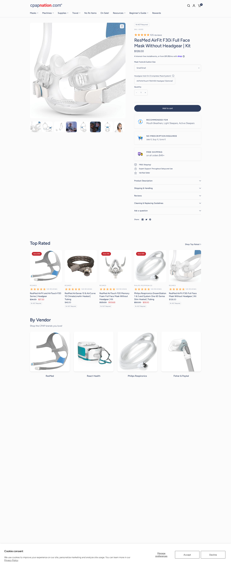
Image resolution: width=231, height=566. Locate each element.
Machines (47, 13)
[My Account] (194, 5)
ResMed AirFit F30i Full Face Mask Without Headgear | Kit (183, 294)
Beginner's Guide (137, 13)
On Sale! (105, 13)
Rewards (156, 13)
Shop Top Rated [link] (192, 244)
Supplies (62, 13)
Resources (118, 13)
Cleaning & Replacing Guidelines (148, 203)
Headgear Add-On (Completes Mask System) (152, 76)
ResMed (33, 285)
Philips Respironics (143, 285)
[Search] (188, 5)
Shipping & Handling (143, 188)
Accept (187, 554)
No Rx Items (90, 13)
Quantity (137, 87)
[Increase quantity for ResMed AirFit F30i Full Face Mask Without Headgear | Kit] (145, 92)
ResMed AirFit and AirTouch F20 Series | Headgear (45, 294)
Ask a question (141, 210)
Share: (136, 219)
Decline (213, 554)
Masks (33, 13)
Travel (75, 13)
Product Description (143, 181)
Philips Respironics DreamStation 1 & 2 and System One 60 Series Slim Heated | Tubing (150, 296)
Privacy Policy (11, 560)
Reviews (138, 195)
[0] (199, 5)
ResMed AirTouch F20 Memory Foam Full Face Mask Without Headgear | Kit (114, 296)
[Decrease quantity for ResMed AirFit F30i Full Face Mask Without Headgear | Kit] (136, 92)
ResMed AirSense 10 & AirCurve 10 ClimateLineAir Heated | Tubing (80, 296)
